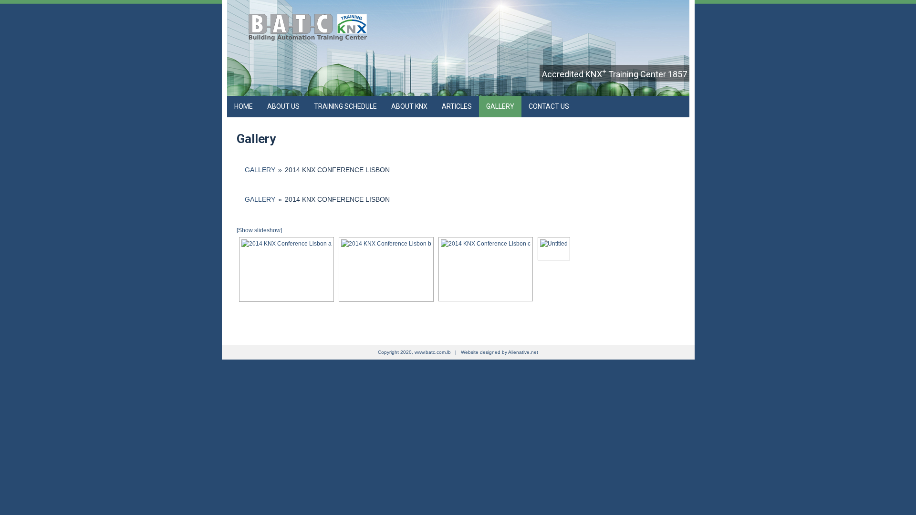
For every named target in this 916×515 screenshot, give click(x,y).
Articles (457, 106)
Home (243, 106)
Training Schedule (345, 106)
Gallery (500, 106)
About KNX (409, 106)
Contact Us (549, 106)
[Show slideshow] (259, 230)
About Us (283, 106)
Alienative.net (523, 352)
